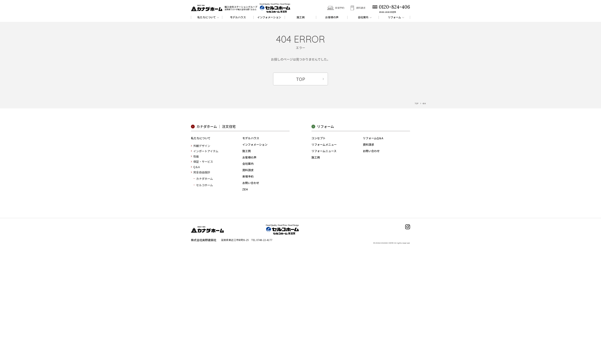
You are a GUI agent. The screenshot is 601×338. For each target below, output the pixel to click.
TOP (300, 79)
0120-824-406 (394, 7)
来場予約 (339, 7)
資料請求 (360, 7)
